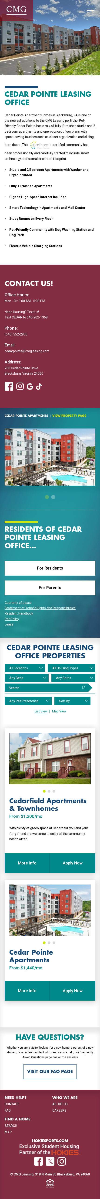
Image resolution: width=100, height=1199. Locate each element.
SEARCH (11, 1126)
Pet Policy (12, 619)
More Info (27, 862)
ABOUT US (60, 1104)
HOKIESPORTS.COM (50, 1141)
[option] (50, 37)
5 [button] (62, 68)
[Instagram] (20, 386)
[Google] (30, 386)
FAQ (8, 1110)
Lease (9, 624)
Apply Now (73, 862)
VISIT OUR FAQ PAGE (50, 1072)
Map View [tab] (59, 711)
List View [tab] (41, 711)
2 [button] (44, 68)
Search (14, 688)
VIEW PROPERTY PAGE (69, 416)
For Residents (50, 568)
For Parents (50, 587)
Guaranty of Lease (18, 603)
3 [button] (50, 68)
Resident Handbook (19, 613)
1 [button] (37, 68)
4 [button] (56, 68)
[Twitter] (50, 1161)
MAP (8, 1132)
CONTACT (12, 1104)
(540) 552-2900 (16, 334)
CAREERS (59, 1110)
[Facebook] (9, 387)
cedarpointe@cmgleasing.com (27, 351)
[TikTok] (39, 386)
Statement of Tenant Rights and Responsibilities (40, 608)
